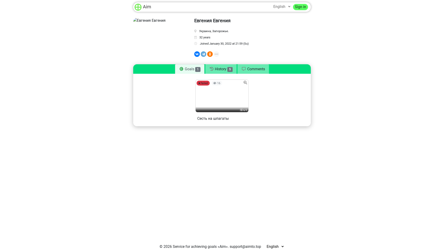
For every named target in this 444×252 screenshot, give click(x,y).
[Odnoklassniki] (210, 54)
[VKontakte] (197, 54)
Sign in (300, 7)
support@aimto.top (245, 246)
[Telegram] (203, 54)
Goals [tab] (191, 69)
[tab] (253, 69)
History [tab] (222, 69)
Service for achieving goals (195, 246)
